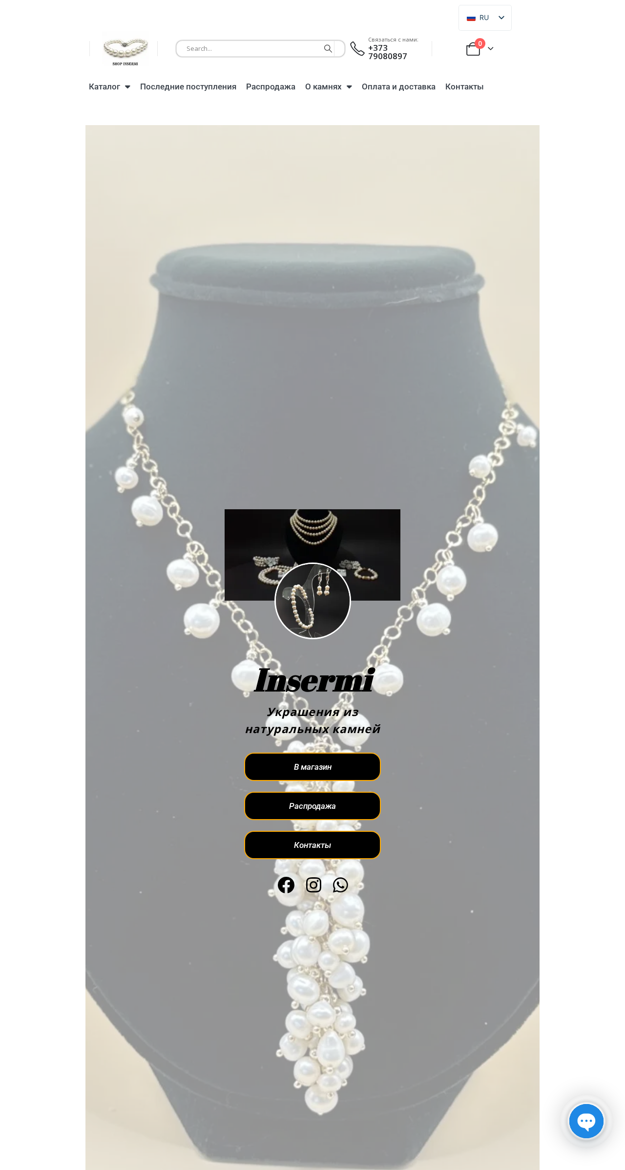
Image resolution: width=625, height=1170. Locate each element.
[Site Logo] (125, 48)
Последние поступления (188, 86)
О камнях (323, 86)
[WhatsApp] (340, 884)
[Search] (328, 48)
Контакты (464, 86)
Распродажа (270, 86)
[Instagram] (313, 884)
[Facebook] (285, 884)
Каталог (104, 86)
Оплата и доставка (399, 86)
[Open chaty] (586, 1121)
